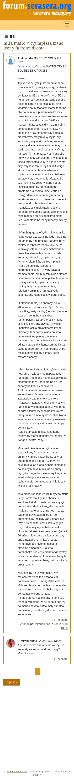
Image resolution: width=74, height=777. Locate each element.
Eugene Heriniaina (17, 771)
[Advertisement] (37, 724)
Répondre (61, 619)
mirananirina (42, 624)
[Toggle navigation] (67, 24)
